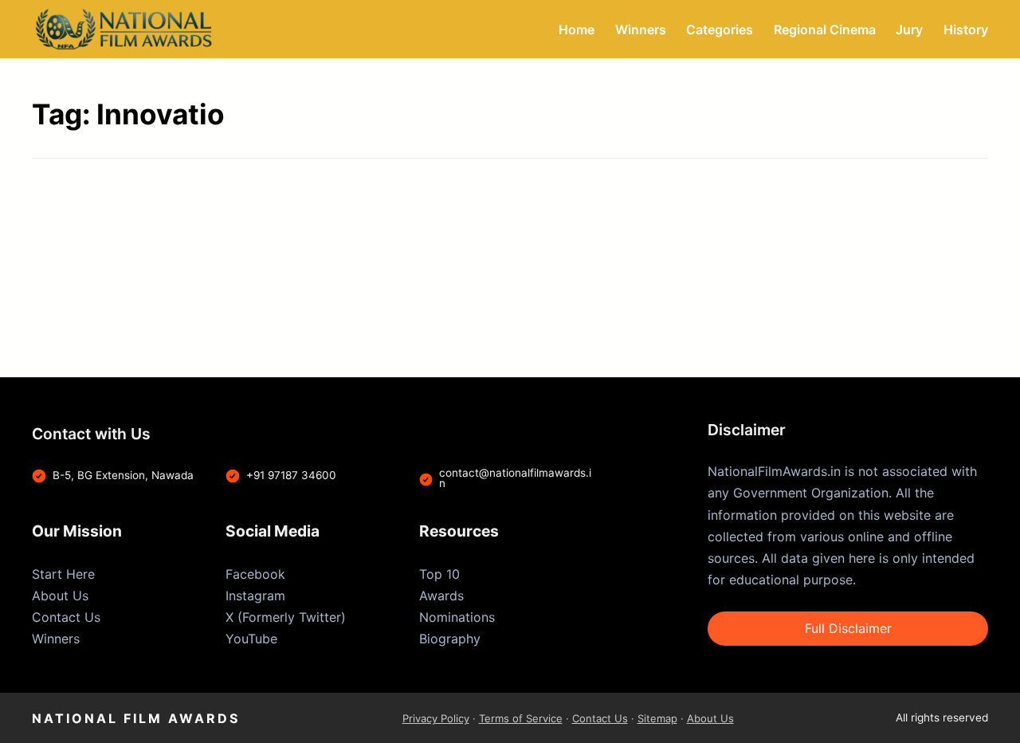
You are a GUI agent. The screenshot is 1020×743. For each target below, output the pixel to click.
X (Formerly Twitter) (286, 617)
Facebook (255, 574)
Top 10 (439, 574)
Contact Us (66, 617)
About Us (60, 595)
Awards (441, 595)
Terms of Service (521, 718)
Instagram (255, 595)
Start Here (63, 574)
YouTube (251, 639)
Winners (56, 639)
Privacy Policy (435, 718)
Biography (450, 639)
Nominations (457, 617)
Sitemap (657, 718)
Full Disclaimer (848, 628)
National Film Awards (136, 718)
